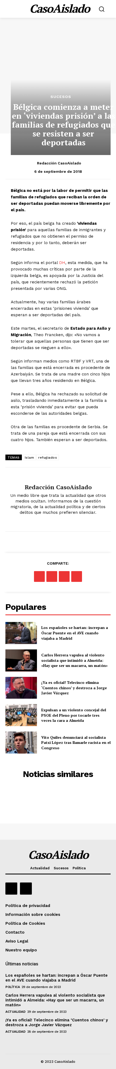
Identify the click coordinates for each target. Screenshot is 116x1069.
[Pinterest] (64, 576)
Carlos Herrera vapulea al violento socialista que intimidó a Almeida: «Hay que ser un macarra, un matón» (74, 660)
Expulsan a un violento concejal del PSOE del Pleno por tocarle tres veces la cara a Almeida (73, 715)
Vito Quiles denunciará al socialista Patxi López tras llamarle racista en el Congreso (76, 742)
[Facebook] (39, 576)
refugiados (47, 457)
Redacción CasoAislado (59, 163)
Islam (29, 457)
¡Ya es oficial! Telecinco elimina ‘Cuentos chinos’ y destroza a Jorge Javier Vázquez (74, 687)
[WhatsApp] (76, 576)
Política (12, 987)
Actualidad (15, 1012)
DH (62, 262)
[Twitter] (51, 576)
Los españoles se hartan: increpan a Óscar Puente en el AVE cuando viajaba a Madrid (74, 633)
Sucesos (60, 97)
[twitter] (58, 521)
